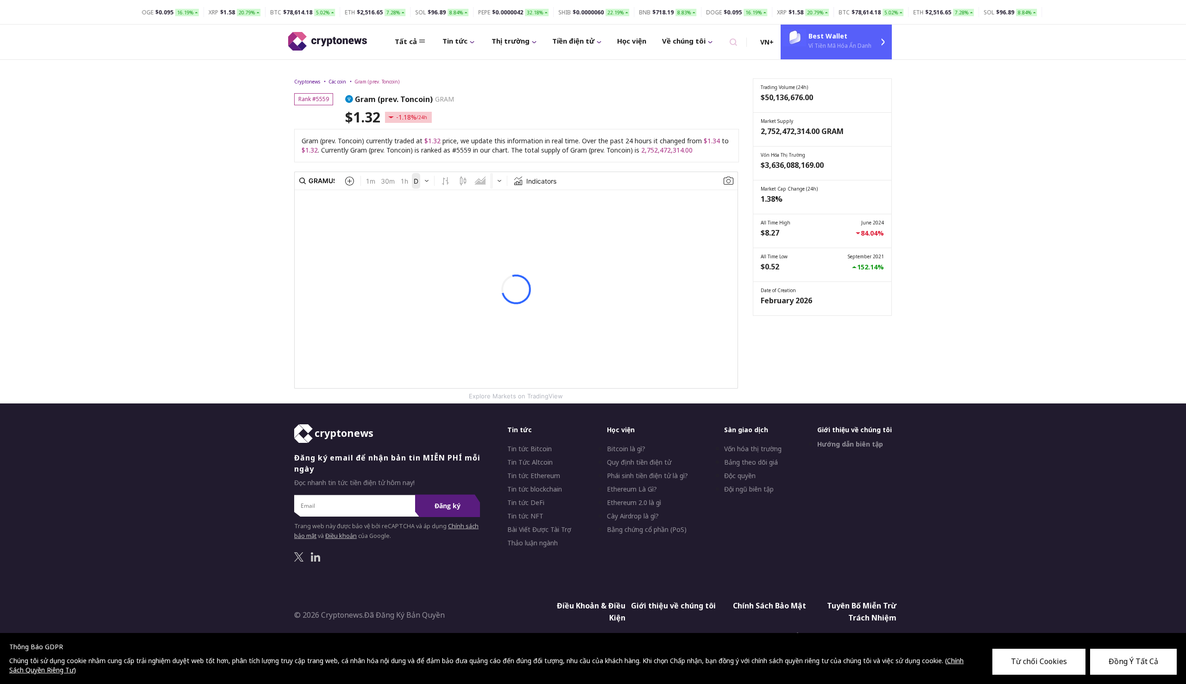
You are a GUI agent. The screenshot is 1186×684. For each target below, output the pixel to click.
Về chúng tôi (684, 40)
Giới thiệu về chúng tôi (854, 429)
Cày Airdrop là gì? (633, 516)
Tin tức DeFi (525, 502)
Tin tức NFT (525, 516)
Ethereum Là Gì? (632, 489)
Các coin (337, 81)
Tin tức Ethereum (533, 475)
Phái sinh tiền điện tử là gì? (647, 475)
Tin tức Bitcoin (529, 449)
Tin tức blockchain (534, 489)
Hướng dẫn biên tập (850, 444)
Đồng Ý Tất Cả (1133, 661)
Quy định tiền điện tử (639, 462)
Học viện (631, 40)
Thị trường (511, 40)
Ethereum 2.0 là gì (634, 502)
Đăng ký (448, 505)
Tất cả (406, 41)
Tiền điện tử (573, 40)
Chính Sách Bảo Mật (769, 606)
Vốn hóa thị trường (753, 449)
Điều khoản (341, 536)
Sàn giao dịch (746, 429)
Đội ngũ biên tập (749, 489)
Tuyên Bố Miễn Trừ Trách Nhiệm (861, 612)
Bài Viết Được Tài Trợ (539, 529)
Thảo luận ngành (532, 543)
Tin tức (454, 40)
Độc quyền (740, 475)
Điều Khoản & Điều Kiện (591, 612)
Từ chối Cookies (1039, 661)
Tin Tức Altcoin (530, 462)
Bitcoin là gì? (626, 449)
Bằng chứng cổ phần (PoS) (647, 529)
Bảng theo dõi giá (751, 462)
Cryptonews (307, 81)
